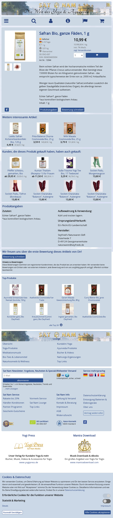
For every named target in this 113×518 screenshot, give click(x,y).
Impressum (62, 406)
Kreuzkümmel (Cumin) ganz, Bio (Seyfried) (41, 317)
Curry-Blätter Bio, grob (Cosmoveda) (94, 298)
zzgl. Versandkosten (82, 50)
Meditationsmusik (12, 352)
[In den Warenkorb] (97, 55)
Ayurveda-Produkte (67, 348)
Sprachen (84, 21)
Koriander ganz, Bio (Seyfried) (15, 317)
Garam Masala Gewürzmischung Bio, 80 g (67, 298)
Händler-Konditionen (13, 402)
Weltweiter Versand (66, 370)
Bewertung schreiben (72, 109)
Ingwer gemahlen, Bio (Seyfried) (67, 317)
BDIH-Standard (69, 424)
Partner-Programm (12, 406)
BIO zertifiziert (42, 421)
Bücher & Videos (65, 352)
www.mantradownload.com (84, 462)
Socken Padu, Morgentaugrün (97, 172)
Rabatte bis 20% (11, 398)
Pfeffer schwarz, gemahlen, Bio (16, 172)
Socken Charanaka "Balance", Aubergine (42, 195)
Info (67, 21)
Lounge (56, 338)
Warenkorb (101, 21)
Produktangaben (48, 109)
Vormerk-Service (38, 398)
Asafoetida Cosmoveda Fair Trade (42, 298)
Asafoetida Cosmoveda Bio (94, 316)
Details (5, 505)
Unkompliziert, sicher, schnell (68, 378)
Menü (14, 21)
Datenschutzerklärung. (75, 490)
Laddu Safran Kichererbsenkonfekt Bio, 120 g (15, 139)
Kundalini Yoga (64, 343)
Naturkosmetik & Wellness (16, 361)
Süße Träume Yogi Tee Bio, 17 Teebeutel (70, 172)
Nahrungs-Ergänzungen (69, 356)
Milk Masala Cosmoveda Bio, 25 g (69, 138)
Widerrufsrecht (64, 415)
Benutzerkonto (50, 21)
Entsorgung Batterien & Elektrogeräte (95, 401)
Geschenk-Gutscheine (14, 411)
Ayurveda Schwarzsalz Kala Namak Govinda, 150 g (15, 298)
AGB (58, 411)
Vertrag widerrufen (93, 413)
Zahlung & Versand (66, 398)
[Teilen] (7, 110)
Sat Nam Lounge (38, 402)
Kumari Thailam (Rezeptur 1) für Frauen (42, 172)
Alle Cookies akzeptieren (97, 512)
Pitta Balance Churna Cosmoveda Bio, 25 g (42, 138)
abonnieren (23, 380)
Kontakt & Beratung (66, 402)
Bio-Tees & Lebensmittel (15, 356)
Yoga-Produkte (10, 348)
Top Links (62, 361)
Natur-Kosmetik (69, 421)
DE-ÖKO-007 (41, 424)
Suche (33, 21)
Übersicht (7, 343)
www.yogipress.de (28, 462)
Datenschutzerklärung (94, 395)
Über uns (88, 406)
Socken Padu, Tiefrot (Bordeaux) (15, 195)
